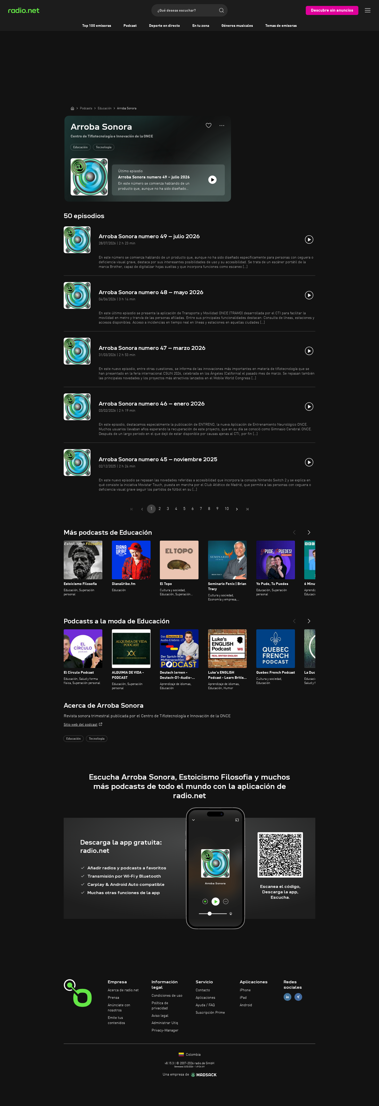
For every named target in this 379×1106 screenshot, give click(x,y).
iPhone (245, 990)
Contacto (203, 990)
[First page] (132, 509)
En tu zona (200, 26)
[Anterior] (294, 530)
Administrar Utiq (165, 1023)
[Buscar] (221, 10)
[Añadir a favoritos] (208, 125)
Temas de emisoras (281, 26)
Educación (80, 147)
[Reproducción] (212, 180)
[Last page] (247, 509)
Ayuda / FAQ (205, 1005)
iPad (243, 998)
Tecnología (103, 147)
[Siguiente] (309, 530)
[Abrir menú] (368, 10)
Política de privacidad (160, 1005)
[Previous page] (142, 509)
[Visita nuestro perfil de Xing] (298, 997)
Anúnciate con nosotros (119, 1007)
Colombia (193, 1055)
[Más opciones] (222, 125)
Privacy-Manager (165, 1030)
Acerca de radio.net (123, 990)
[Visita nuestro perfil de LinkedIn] (287, 997)
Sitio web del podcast (80, 725)
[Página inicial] (72, 108)
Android (246, 1005)
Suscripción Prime (210, 1012)
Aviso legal (160, 1016)
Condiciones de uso (167, 995)
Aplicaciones (205, 998)
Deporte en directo (164, 26)
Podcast (130, 26)
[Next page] (237, 509)
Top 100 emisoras (96, 26)
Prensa (113, 998)
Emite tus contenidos (116, 1020)
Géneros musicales (237, 26)
